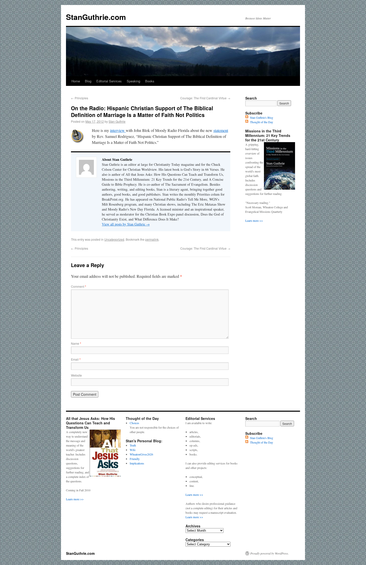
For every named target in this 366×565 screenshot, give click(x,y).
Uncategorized (114, 239)
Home (75, 81)
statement (220, 130)
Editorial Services (109, 81)
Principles (79, 98)
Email (76, 359)
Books (149, 81)
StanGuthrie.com (96, 16)
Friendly (135, 459)
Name (76, 343)
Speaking (133, 81)
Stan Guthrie (117, 121)
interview (118, 130)
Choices (134, 423)
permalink (152, 239)
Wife (132, 450)
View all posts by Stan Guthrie (126, 224)
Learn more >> (254, 221)
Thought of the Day (261, 122)
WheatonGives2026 (141, 454)
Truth (133, 445)
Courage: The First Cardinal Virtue (205, 98)
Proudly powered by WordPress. (269, 553)
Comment (78, 286)
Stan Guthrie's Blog (261, 117)
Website (76, 375)
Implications (137, 463)
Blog (88, 81)
